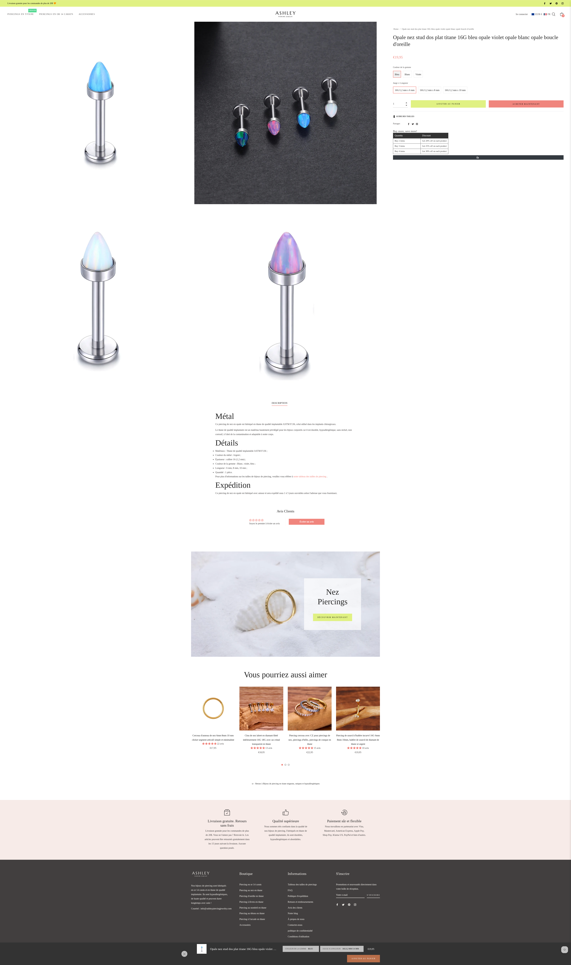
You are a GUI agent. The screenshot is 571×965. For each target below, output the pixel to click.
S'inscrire (373, 895)
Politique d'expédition (298, 896)
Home (396, 29)
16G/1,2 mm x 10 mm (455, 90)
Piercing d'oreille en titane (251, 896)
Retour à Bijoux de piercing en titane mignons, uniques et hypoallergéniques (287, 784)
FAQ (290, 890)
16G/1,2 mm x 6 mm (404, 90)
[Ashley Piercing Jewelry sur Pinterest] (556, 3)
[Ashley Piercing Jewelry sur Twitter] (550, 3)
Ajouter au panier (363, 959)
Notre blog (293, 913)
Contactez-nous (295, 925)
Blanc (407, 74)
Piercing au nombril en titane (252, 907)
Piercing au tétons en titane (252, 913)
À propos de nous (296, 919)
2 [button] (285, 765)
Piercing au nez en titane (250, 890)
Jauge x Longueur (400, 83)
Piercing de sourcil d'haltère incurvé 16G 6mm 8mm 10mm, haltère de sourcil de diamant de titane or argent (358, 739)
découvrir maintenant (332, 617)
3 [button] (289, 765)
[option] (213, 722)
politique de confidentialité (300, 930)
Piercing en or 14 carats (250, 884)
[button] (541, 14)
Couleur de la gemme (402, 67)
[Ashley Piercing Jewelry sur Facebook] (544, 3)
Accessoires (245, 925)
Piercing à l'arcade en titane (252, 919)
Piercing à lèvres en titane (251, 902)
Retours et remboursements (300, 902)
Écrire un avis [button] (307, 521)
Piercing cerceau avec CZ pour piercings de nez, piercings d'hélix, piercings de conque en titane (309, 739)
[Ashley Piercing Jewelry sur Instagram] (562, 3)
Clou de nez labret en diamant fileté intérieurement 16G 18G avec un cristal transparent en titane (261, 739)
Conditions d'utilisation (298, 936)
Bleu (397, 74)
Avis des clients (295, 907)
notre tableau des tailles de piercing (310, 476)
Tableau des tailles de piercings (302, 884)
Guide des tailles (405, 116)
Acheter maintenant (526, 104)
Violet (418, 74)
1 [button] (282, 765)
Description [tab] (279, 403)
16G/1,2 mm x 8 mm (429, 90)
